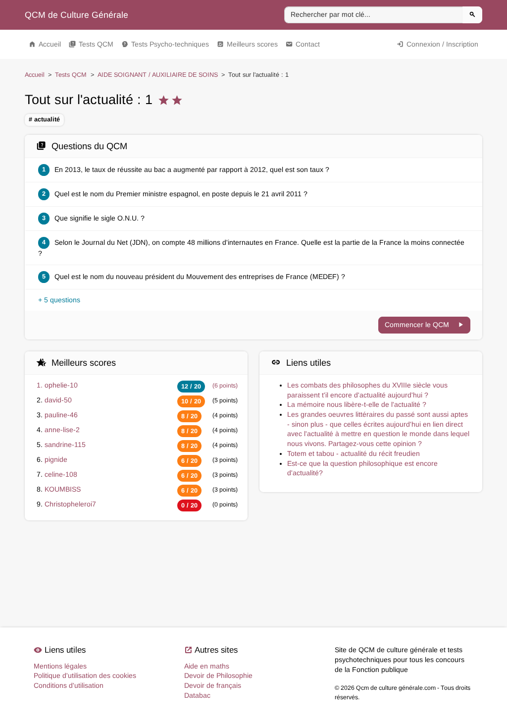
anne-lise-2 (62, 430)
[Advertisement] (253, 565)
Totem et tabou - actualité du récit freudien (353, 453)
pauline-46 (61, 415)
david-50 (58, 400)
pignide (56, 459)
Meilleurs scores (247, 44)
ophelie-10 (61, 385)
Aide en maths (206, 666)
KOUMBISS (63, 489)
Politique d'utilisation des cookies (85, 675)
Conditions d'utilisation (68, 685)
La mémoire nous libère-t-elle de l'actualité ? (356, 404)
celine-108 (61, 474)
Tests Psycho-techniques (165, 44)
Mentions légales (60, 666)
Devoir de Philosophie (218, 675)
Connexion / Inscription (437, 44)
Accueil (45, 44)
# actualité (44, 119)
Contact (303, 44)
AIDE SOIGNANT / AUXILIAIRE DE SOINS (158, 74)
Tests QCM (91, 44)
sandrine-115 (65, 444)
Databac (197, 695)
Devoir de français (212, 685)
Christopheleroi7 (70, 504)
